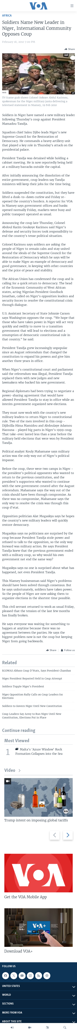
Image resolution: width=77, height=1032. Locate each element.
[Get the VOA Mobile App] (38, 873)
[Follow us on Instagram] (30, 975)
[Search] (64, 1027)
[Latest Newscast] (12, 1027)
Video (9, 770)
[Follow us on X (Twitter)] (13, 975)
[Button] (69, 49)
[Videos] (29, 1027)
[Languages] (47, 1027)
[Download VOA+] (38, 927)
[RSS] (38, 975)
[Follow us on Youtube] (22, 975)
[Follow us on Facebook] (5, 975)
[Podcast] (46, 975)
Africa (7, 15)
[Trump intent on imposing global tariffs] (38, 797)
